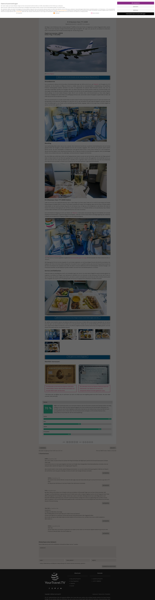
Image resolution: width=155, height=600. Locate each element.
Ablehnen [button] (135, 10)
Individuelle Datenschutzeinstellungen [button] (135, 13)
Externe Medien (96, 13)
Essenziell (20, 13)
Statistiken (57, 13)
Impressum (142, 16)
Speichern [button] (135, 6)
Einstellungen (19, 11)
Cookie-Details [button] (129, 16)
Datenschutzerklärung (61, 10)
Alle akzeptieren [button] (136, 3)
